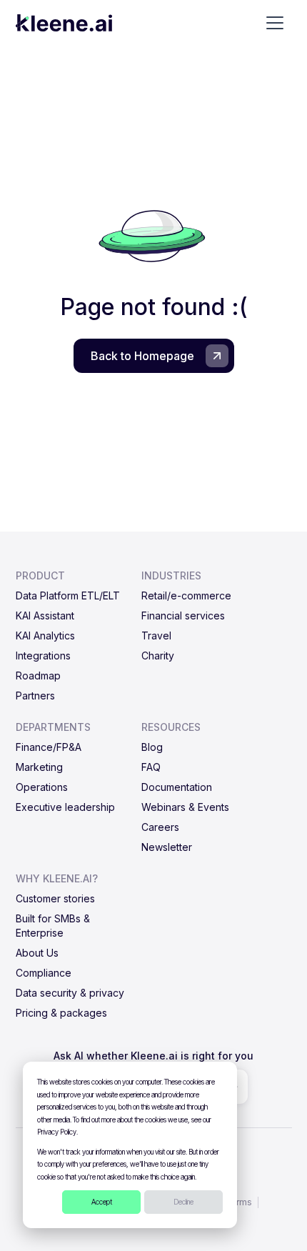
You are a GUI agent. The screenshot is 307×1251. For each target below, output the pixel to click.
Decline (183, 1201)
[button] (275, 23)
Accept (101, 1201)
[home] (64, 22)
